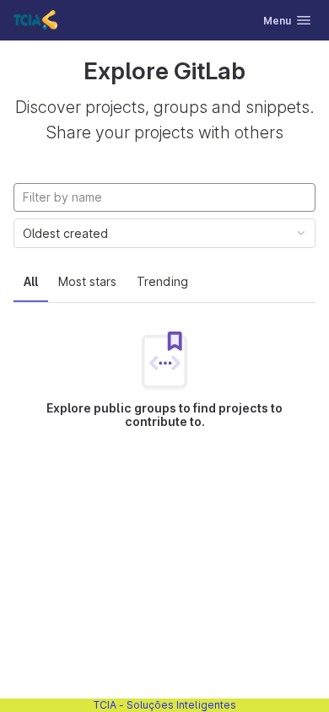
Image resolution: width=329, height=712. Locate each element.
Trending (162, 281)
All (31, 281)
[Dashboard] (35, 20)
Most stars (87, 281)
